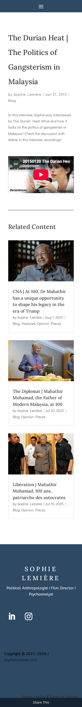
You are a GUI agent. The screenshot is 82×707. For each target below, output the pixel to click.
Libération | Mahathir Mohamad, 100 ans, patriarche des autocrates (39, 491)
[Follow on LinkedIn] (11, 616)
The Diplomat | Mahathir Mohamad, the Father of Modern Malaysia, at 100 (38, 397)
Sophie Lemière (27, 94)
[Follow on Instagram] (28, 616)
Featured (28, 323)
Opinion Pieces (49, 323)
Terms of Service (63, 697)
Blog (12, 100)
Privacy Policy (34, 697)
